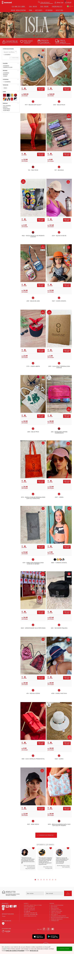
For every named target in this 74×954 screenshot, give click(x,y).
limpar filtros (15, 57)
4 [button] (44, 880)
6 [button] (50, 880)
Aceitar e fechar (64, 948)
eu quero (68, 893)
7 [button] (53, 880)
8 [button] (55, 880)
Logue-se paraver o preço (41, 89)
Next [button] (70, 862)
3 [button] (40, 36)
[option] (37, 25)
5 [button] (47, 880)
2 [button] (37, 36)
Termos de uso (34, 950)
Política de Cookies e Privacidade (15, 950)
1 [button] (34, 36)
